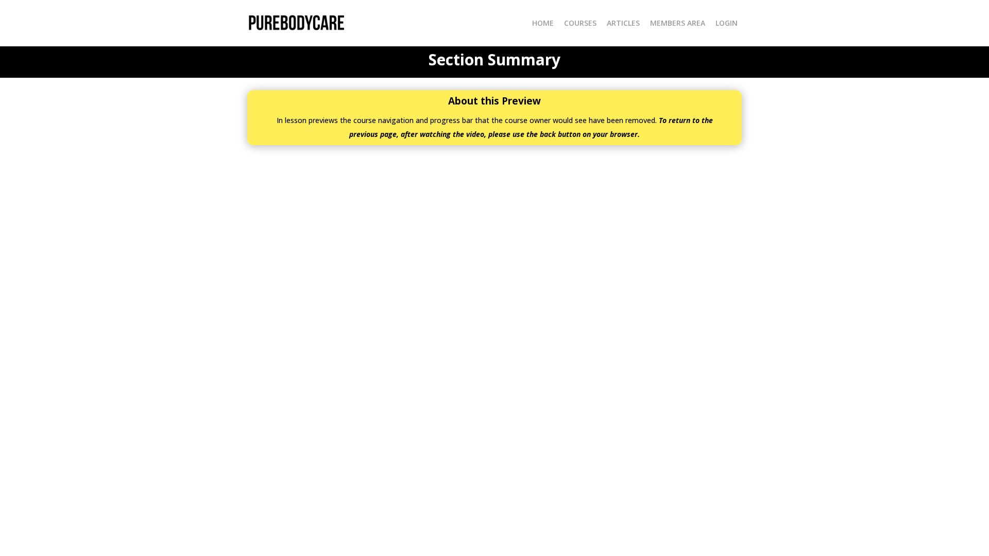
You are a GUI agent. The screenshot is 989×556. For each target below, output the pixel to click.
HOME (543, 23)
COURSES (580, 23)
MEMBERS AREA (677, 23)
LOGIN (726, 23)
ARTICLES (623, 23)
